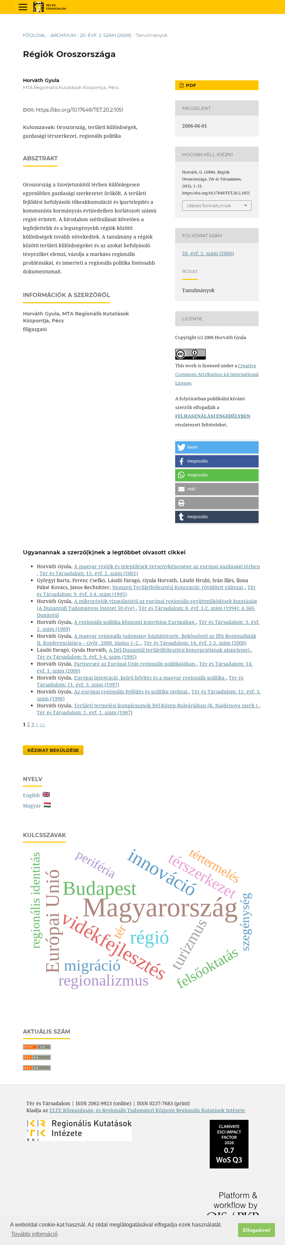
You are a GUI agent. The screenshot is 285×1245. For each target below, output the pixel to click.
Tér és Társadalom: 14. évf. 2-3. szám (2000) (195, 643)
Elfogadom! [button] (256, 1230)
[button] (217, 447)
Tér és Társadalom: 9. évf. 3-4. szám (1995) (87, 656)
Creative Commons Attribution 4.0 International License (217, 374)
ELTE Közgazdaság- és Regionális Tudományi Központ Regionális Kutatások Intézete (147, 1110)
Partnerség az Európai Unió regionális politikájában (135, 663)
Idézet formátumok (209, 205)
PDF (190, 85)
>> (42, 724)
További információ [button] (34, 1234)
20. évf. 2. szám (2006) (105, 35)
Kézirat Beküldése (53, 750)
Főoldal (34, 35)
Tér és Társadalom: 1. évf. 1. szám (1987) (84, 712)
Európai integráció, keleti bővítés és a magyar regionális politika (150, 677)
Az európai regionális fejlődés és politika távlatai (131, 691)
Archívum (63, 35)
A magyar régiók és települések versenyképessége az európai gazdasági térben (167, 566)
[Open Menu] (23, 7)
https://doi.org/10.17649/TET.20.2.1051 (79, 110)
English (33, 795)
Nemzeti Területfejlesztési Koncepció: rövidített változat (178, 587)
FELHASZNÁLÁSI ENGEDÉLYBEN (212, 416)
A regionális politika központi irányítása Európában (135, 622)
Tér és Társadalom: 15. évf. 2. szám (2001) (89, 573)
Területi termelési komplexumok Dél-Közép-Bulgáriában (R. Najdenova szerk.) (166, 705)
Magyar (33, 805)
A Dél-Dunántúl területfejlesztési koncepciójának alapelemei (180, 649)
